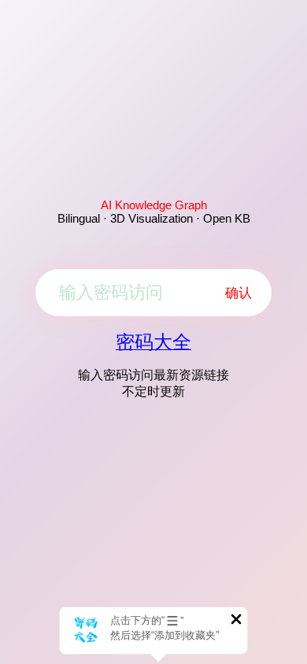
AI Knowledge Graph (154, 205)
